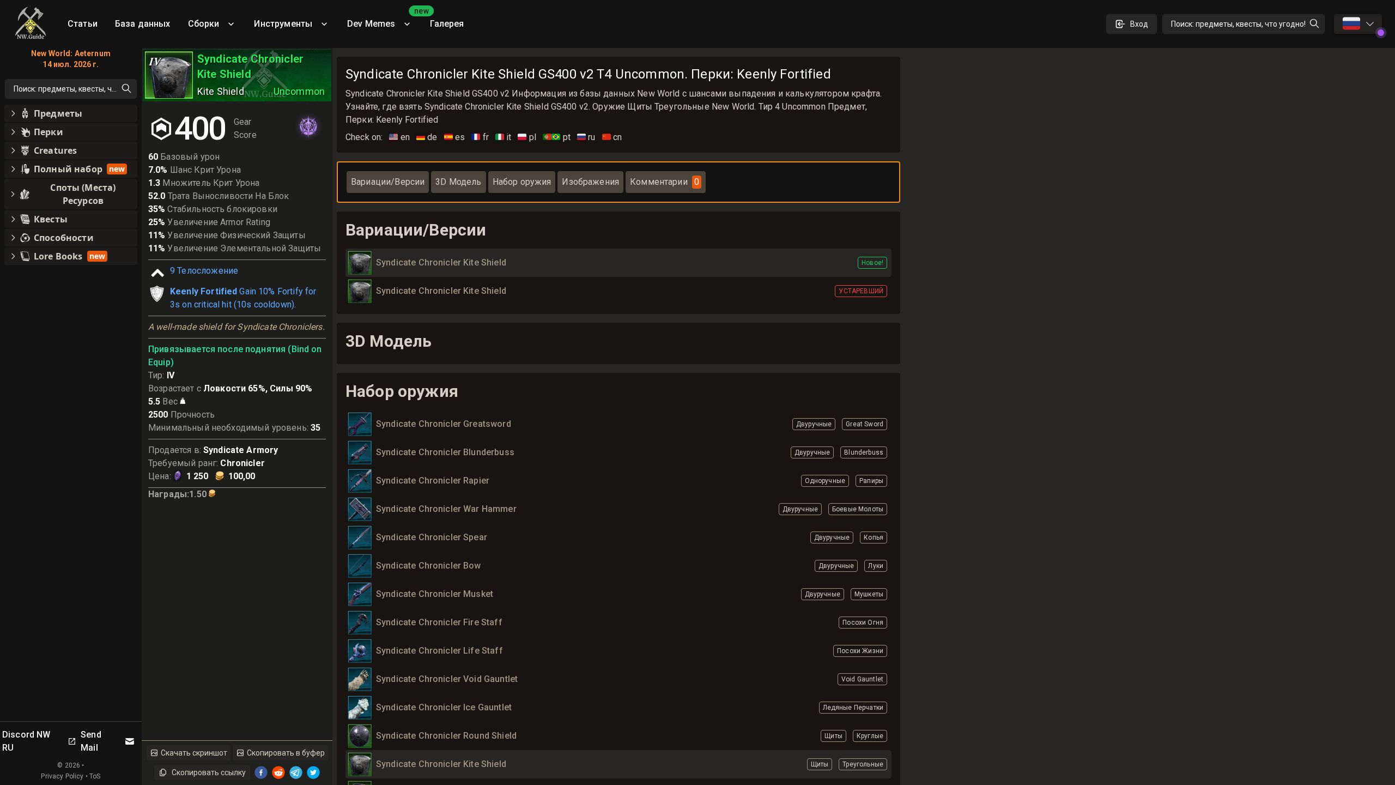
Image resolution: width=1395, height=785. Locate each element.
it (503, 137)
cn (612, 137)
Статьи (83, 24)
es (454, 137)
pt (557, 137)
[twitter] (313, 772)
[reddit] (278, 772)
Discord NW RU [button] (26, 741)
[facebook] (261, 772)
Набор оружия (522, 182)
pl (527, 137)
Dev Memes (384, 20)
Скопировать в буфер (286, 752)
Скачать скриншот (194, 752)
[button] (70, 113)
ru (586, 137)
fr (480, 137)
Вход (1139, 24)
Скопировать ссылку (209, 772)
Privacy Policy (62, 776)
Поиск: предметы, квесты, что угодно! (1238, 24)
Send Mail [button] (91, 741)
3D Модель (458, 182)
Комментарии (664, 182)
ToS (94, 776)
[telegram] (295, 772)
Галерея (447, 24)
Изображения (590, 182)
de (427, 137)
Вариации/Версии (387, 182)
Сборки (204, 24)
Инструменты (283, 24)
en (399, 137)
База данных (143, 24)
